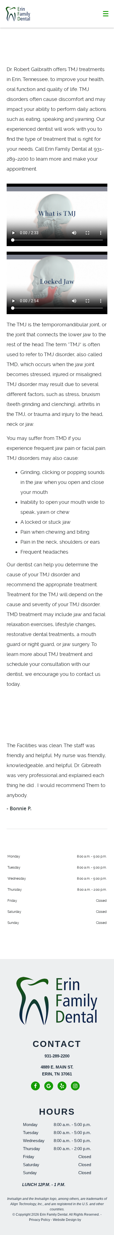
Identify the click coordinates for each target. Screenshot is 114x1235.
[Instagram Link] (75, 1086)
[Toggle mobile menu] (105, 14)
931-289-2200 (57, 1056)
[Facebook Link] (35, 1086)
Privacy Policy (39, 1220)
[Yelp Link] (62, 1086)
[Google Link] (48, 1086)
